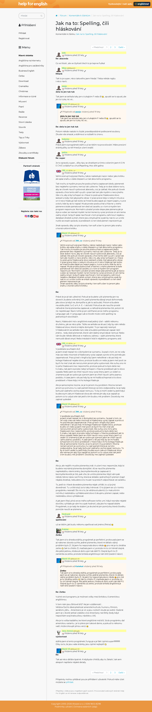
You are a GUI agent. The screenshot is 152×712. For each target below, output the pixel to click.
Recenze (23, 117)
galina (64, 152)
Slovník (22, 127)
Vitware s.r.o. (78, 704)
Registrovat (24, 38)
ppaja (64, 86)
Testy (21, 132)
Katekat (65, 529)
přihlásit (69, 682)
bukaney (65, 139)
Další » (122, 47)
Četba (21, 76)
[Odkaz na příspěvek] (61, 112)
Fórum (63, 15)
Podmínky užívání (63, 707)
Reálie (21, 112)
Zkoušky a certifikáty (28, 153)
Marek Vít (70, 104)
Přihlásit (22, 33)
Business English (26, 71)
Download (23, 81)
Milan (68, 68)
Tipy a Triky (24, 137)
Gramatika (23, 86)
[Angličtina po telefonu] (31, 193)
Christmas (23, 91)
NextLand (66, 514)
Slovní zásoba (25, 122)
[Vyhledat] (41, 16)
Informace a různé (27, 96)
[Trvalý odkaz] (85, 55)
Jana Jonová (71, 631)
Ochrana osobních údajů (85, 707)
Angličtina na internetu (30, 60)
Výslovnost (24, 143)
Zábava (22, 148)
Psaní (21, 107)
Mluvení (23, 101)
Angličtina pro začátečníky (31, 66)
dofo (64, 53)
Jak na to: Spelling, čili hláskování (91, 34)
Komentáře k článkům (79, 15)
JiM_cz (68, 170)
